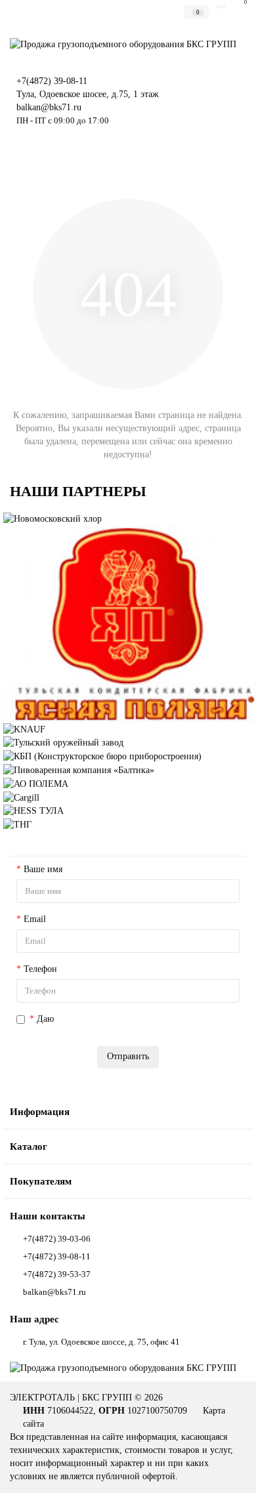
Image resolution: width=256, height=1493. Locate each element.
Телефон (40, 969)
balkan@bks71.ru (48, 107)
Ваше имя (43, 869)
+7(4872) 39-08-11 (51, 81)
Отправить (128, 1056)
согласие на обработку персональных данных (145, 1019)
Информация (40, 1111)
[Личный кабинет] (220, 7)
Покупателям (41, 1181)
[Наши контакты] (230, 1471)
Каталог (28, 1146)
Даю (136, 1019)
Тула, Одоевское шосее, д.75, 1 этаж (87, 94)
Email (35, 919)
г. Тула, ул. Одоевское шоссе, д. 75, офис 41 (101, 1342)
